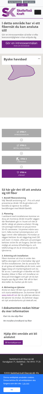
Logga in (23, 5)
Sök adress (30, 2)
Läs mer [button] (25, 384)
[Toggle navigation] (37, 12)
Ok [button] (12, 390)
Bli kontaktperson (13, 342)
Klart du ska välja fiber (13, 316)
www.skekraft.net (9, 295)
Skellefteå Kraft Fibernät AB (22, 373)
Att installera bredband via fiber (17, 320)
